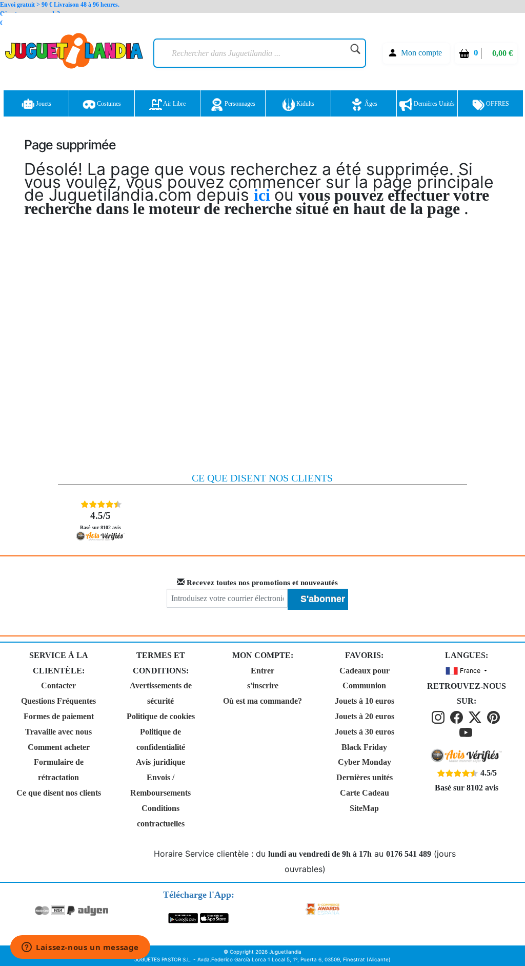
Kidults (304, 103)
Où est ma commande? (262, 701)
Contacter (58, 685)
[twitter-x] (477, 716)
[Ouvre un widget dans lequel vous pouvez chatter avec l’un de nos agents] (80, 948)
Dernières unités (433, 103)
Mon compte (421, 52)
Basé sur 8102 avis (100, 520)
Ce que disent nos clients (58, 792)
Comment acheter (59, 747)
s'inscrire (262, 685)
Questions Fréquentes (58, 701)
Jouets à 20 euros (364, 716)
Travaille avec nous (58, 731)
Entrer (262, 670)
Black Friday (364, 747)
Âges (370, 103)
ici (264, 195)
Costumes (108, 103)
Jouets (42, 103)
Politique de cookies (161, 716)
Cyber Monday (364, 762)
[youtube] (466, 731)
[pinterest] (494, 716)
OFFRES (496, 103)
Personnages (239, 103)
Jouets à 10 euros (364, 701)
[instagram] (440, 716)
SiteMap (364, 808)
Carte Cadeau (364, 792)
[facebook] (458, 716)
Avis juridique (160, 762)
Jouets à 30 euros (364, 731)
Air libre (174, 103)
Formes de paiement (59, 716)
